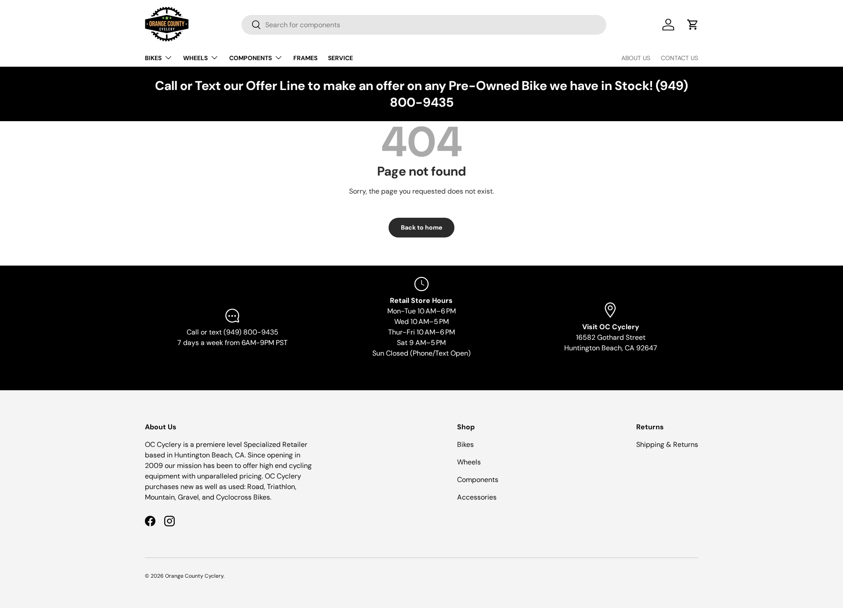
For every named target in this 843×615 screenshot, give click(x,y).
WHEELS (195, 58)
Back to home (421, 227)
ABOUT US (635, 58)
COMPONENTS (250, 58)
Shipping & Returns (667, 444)
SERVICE (340, 58)
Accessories (477, 497)
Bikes (465, 444)
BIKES (153, 58)
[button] (692, 24)
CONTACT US (679, 58)
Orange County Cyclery (194, 575)
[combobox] (423, 25)
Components (477, 479)
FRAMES (305, 58)
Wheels (469, 462)
